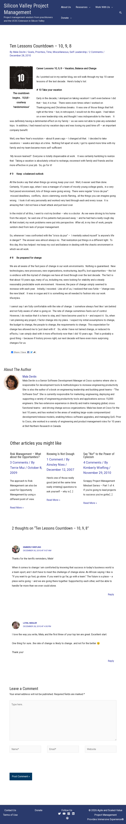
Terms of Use (10, 814)
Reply (111, 594)
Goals (31, 52)
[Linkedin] (73, 813)
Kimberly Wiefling (32, 547)
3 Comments (19, 462)
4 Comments (92, 462)
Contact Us (10, 810)
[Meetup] (67, 818)
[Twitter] (59, 813)
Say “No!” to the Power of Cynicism (98, 455)
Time (49, 52)
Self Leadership (78, 52)
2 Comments (96, 52)
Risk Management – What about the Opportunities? (25, 455)
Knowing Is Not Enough (60, 454)
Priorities (40, 52)
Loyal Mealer (30, 623)
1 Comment (55, 459)
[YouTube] (64, 813)
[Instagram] (68, 813)
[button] (89, 7)
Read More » (17, 507)
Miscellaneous (61, 52)
